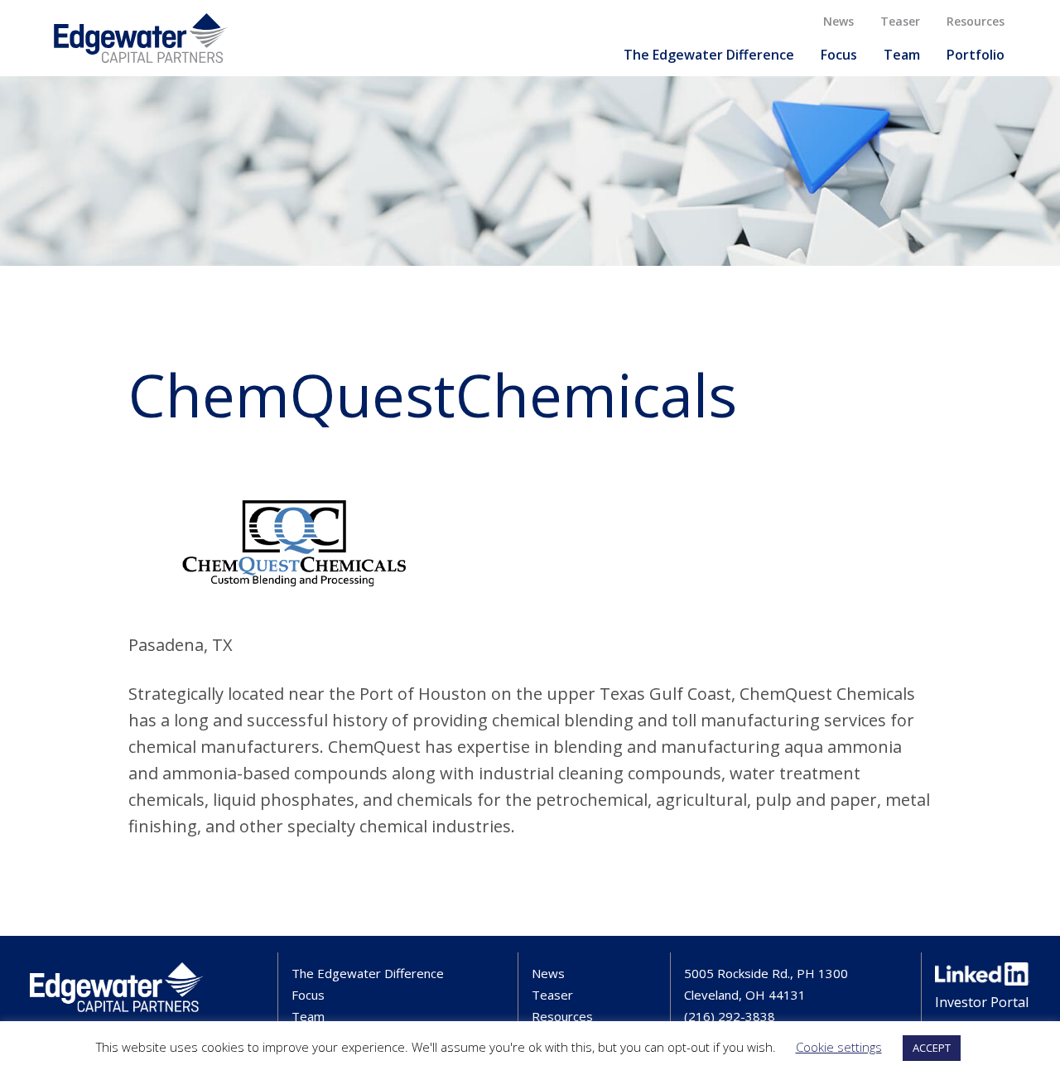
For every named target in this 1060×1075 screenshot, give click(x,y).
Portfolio (976, 55)
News (838, 21)
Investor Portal (982, 1002)
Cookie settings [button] (839, 1047)
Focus (839, 55)
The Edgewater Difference (709, 55)
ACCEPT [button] (932, 1047)
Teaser (900, 21)
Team (902, 55)
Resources (976, 21)
